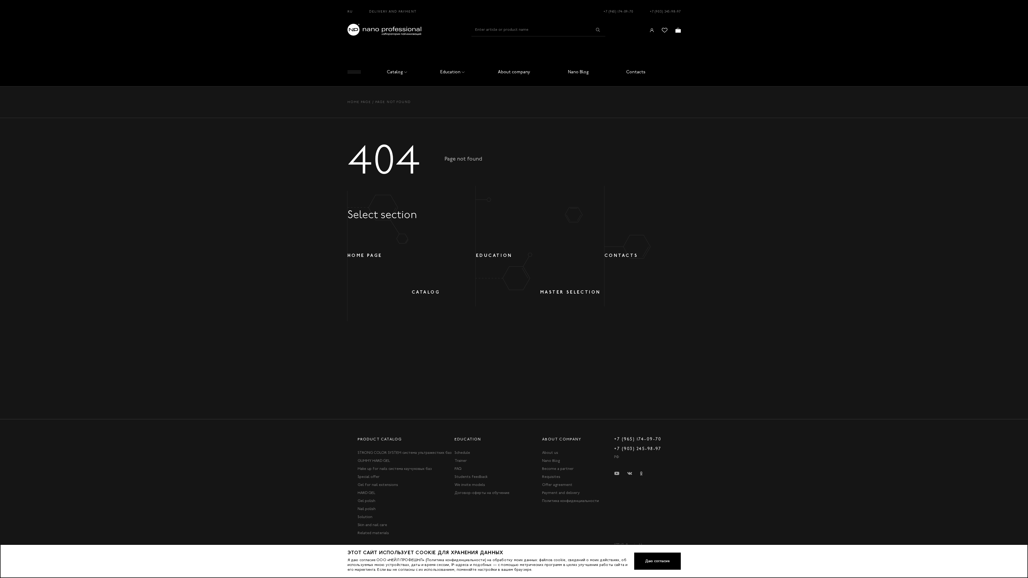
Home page (359, 102)
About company (514, 72)
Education (450, 72)
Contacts (635, 72)
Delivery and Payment (393, 11)
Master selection (570, 292)
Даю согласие (657, 561)
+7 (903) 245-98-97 (665, 11)
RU (350, 11)
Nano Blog (578, 72)
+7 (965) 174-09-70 (618, 11)
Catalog (395, 72)
